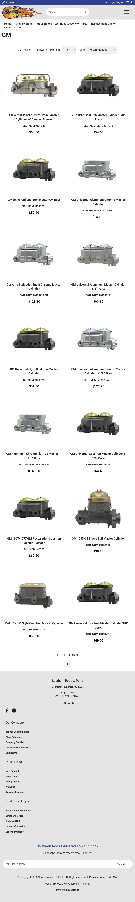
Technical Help (13, 821)
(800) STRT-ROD (67, 692)
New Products (13, 771)
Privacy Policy (97, 877)
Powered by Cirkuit (67, 890)
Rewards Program (15, 792)
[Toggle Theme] (107, 2)
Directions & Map (14, 816)
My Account (12, 776)
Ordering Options (15, 831)
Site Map (113, 877)
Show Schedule (14, 737)
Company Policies (15, 742)
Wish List (10, 787)
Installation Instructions (18, 810)
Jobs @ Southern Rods (17, 731)
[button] (11, 2)
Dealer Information (15, 826)
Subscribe (122, 864)
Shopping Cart (13, 781)
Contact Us (11, 753)
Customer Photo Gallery (18, 747)
